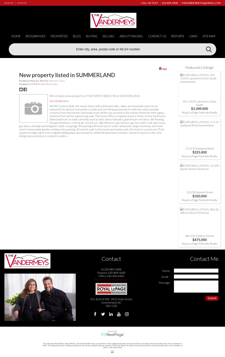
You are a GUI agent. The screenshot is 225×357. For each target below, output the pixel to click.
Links (193, 36)
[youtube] (119, 314)
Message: (164, 282)
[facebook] (95, 314)
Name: (166, 270)
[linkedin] (111, 314)
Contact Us (157, 36)
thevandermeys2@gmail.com (111, 279)
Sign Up (22, 2)
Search (208, 49)
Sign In (8, 2)
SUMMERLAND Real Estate (43, 84)
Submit (212, 298)
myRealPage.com (112, 334)
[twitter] (103, 314)
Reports (177, 36)
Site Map (209, 36)
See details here (59, 101)
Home (16, 36)
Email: (165, 276)
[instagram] (127, 314)
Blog (77, 36)
